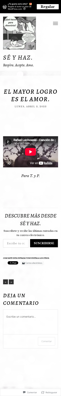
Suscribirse (44, 243)
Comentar (46, 341)
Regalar (48, 7)
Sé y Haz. (18, 57)
